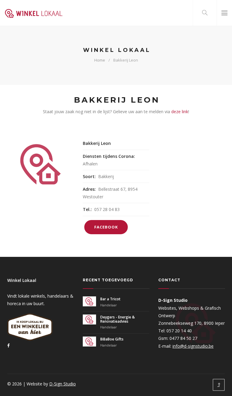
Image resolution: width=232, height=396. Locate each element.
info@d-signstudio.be (193, 346)
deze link (179, 111)
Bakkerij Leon (125, 60)
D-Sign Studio (62, 384)
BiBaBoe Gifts (112, 339)
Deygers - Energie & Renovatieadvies (117, 319)
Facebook (106, 227)
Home (99, 60)
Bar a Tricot (110, 299)
